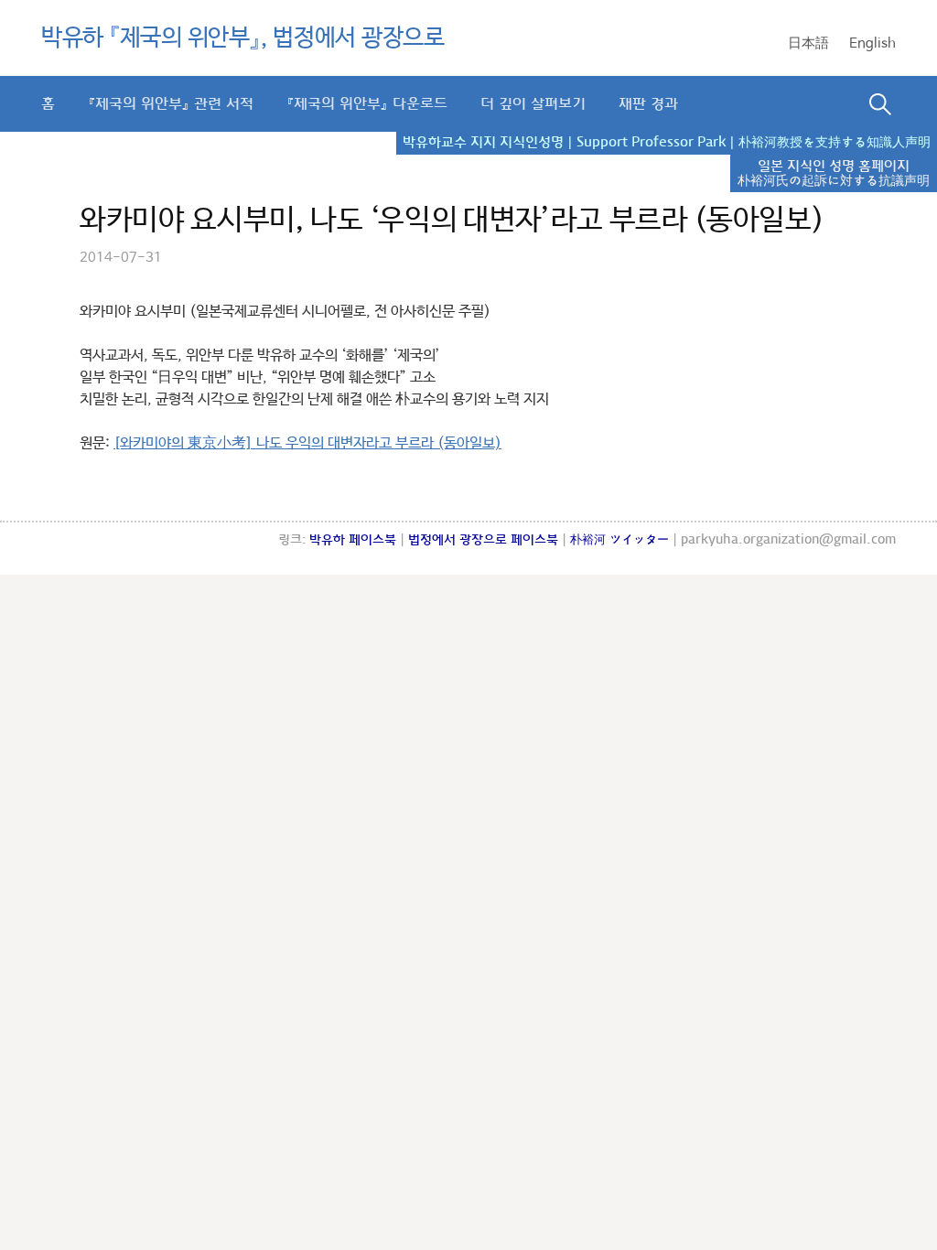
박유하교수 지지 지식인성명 (483, 142)
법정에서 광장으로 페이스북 (483, 539)
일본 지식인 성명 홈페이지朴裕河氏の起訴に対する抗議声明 (834, 174)
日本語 (808, 43)
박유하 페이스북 (352, 539)
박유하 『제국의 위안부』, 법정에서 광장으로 (243, 38)
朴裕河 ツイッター (619, 539)
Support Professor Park (651, 142)
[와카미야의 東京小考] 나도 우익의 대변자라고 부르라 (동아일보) (307, 443)
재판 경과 (648, 104)
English (872, 43)
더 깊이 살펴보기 (533, 104)
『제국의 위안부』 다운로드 (366, 104)
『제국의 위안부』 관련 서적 (170, 104)
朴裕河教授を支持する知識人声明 (834, 142)
